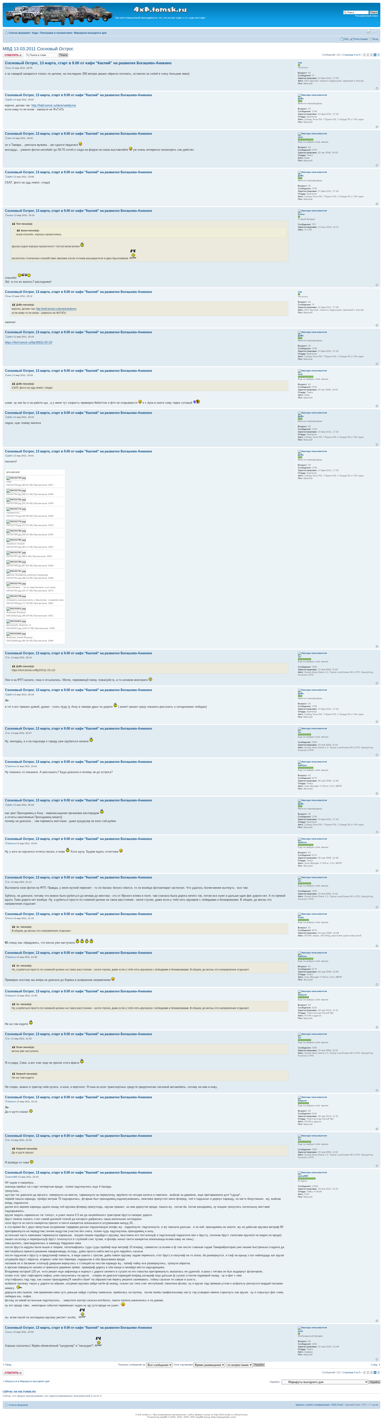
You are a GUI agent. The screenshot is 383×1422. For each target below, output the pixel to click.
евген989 (12, 1177)
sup (9, 68)
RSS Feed (337, 1404)
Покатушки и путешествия (56, 32)
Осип (10, 918)
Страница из (351, 54)
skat (9, 138)
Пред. (8, 1364)
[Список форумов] (59, 24)
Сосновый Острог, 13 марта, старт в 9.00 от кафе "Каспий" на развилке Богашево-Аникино (88, 63)
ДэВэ (10, 99)
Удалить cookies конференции (312, 1404)
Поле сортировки (183, 1364)
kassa (10, 215)
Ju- (8, 657)
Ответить (8, 53)
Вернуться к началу (377, 88)
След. (374, 1364)
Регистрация (361, 39)
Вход (375, 39)
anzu (9, 1332)
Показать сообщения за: (132, 1364)
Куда (35, 32)
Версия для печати (368, 32)
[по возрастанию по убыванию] (245, 1364)
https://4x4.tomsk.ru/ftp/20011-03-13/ (28, 342)
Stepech (11, 995)
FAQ (346, 39)
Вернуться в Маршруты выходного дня (27, 1381)
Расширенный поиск (366, 15)
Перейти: (275, 1382)
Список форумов (19, 32)
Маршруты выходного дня (90, 32)
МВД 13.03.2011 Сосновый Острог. (38, 48)
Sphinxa (11, 766)
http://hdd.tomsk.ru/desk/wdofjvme (53, 105)
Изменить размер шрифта (375, 32)
